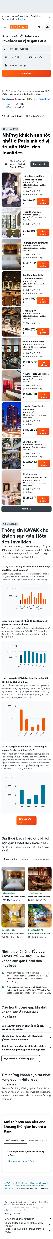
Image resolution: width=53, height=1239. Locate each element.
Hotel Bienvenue (32, 211)
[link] (26, 820)
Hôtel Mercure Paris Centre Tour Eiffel (33, 178)
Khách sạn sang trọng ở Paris (21, 1161)
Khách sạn (22, 1183)
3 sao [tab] (25, 859)
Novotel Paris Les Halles (36, 373)
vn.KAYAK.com (9, 1183)
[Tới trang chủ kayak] (19, 27)
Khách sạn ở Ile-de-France (33, 1185)
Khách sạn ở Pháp (12, 1185)
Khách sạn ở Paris (11, 1188)
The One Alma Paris (33, 341)
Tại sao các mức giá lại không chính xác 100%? (25, 1230)
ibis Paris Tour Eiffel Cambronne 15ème (33, 276)
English (22, 19)
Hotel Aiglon (29, 310)
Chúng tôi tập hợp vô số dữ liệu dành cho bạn (23, 1224)
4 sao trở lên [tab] (10, 859)
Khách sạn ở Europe (38, 1183)
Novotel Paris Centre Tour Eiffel (34, 407)
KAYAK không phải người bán (19, 1218)
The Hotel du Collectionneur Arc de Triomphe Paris (35, 475)
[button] (50, 17)
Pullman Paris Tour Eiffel (36, 242)
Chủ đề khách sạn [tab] (15, 1140)
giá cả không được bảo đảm (15, 1210)
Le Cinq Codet (30, 441)
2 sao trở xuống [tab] (41, 859)
